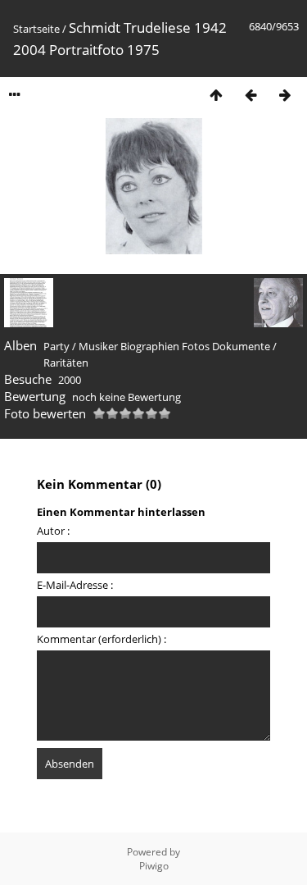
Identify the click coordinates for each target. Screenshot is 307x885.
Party (56, 346)
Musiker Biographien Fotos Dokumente (174, 346)
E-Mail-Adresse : (75, 584)
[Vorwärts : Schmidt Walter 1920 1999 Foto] (285, 94)
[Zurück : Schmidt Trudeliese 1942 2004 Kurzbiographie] (250, 94)
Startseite (36, 28)
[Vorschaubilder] (216, 94)
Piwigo (154, 866)
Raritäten (65, 362)
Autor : (53, 530)
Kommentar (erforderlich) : (101, 639)
